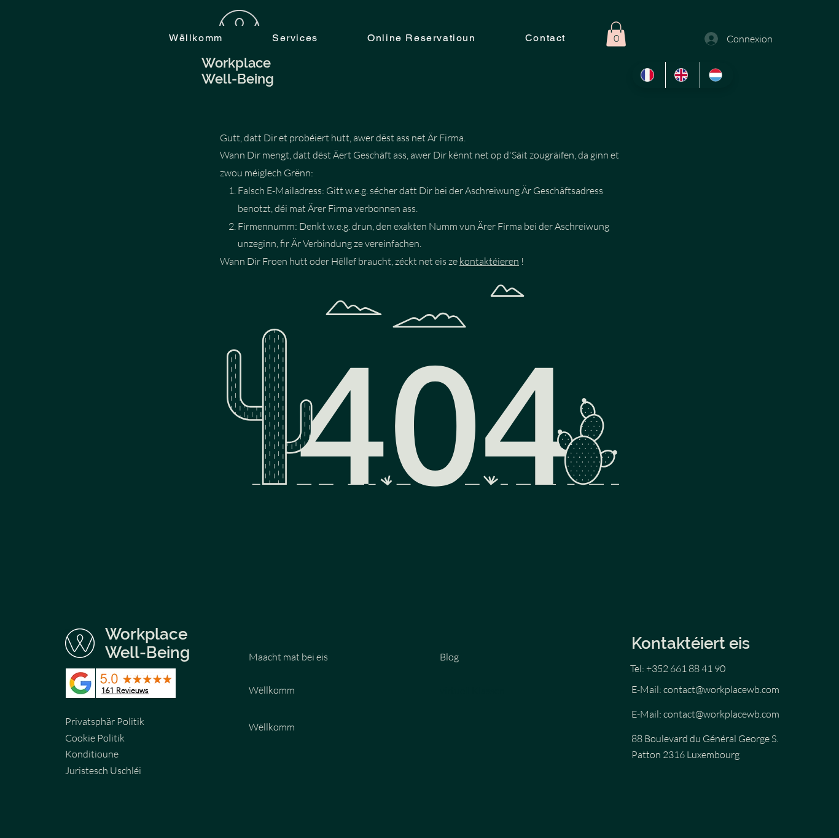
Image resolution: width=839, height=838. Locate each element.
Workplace (146, 634)
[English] (682, 75)
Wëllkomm (272, 690)
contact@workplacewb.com (721, 689)
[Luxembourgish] (716, 75)
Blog (449, 657)
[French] (648, 75)
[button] (616, 34)
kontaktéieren (489, 261)
